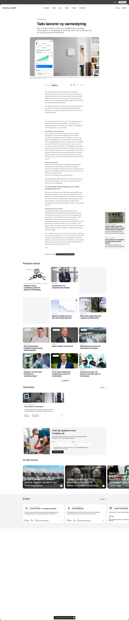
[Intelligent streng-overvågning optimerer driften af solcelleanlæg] (36, 279)
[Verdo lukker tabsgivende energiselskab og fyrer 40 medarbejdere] (64, 365)
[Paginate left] (23, 405)
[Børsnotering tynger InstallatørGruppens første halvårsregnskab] (36, 339)
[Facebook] (71, 85)
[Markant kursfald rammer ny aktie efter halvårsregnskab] (64, 308)
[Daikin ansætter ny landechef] (64, 337)
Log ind (115, 2)
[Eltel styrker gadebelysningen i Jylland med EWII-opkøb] (92, 308)
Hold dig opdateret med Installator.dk (63, 617)
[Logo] (9, 8)
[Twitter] (77, 85)
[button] (125, 209)
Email (73, 441)
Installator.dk (54, 85)
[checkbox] (52, 448)
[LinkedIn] (74, 85)
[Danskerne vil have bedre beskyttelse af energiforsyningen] (36, 365)
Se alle (102, 387)
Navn (53, 441)
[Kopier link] (83, 84)
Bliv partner (122, 2)
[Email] (80, 85)
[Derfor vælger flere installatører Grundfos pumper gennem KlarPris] (115, 242)
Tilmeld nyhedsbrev (57, 451)
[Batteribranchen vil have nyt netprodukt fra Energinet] (92, 338)
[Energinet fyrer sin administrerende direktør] (64, 278)
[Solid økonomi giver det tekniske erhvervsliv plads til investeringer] (92, 365)
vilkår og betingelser (81, 447)
